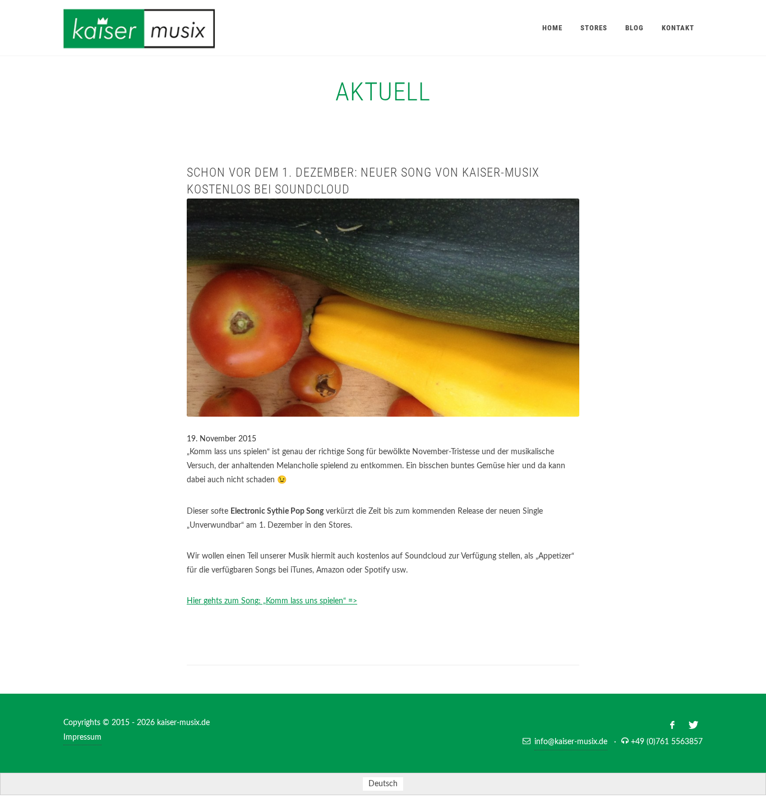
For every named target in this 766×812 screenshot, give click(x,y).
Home (552, 28)
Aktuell (383, 92)
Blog (634, 28)
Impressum (82, 737)
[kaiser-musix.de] (152, 28)
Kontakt (678, 28)
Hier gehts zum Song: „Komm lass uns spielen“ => (272, 601)
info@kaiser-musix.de (570, 742)
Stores (593, 28)
